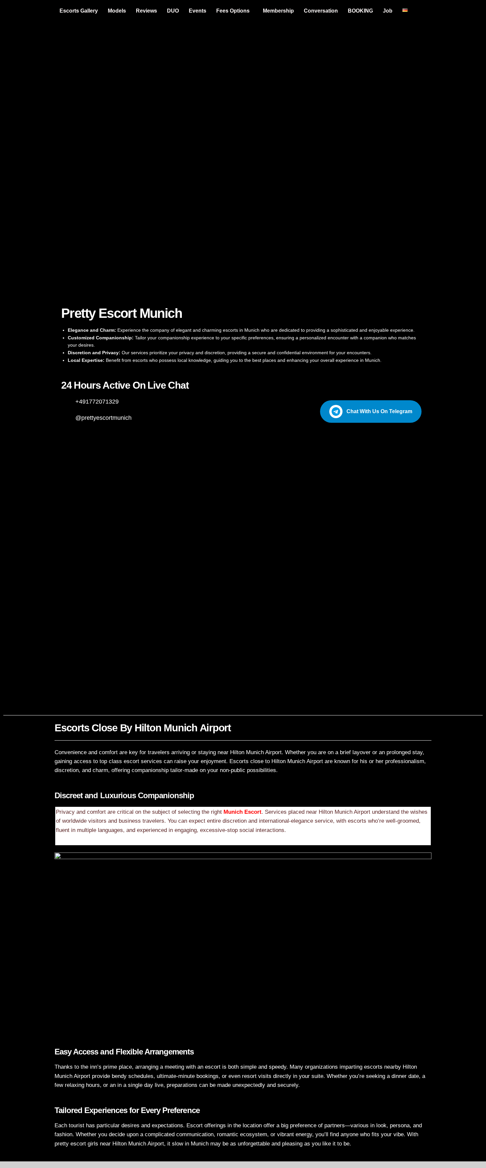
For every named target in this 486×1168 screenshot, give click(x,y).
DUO (173, 11)
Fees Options (233, 11)
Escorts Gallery (79, 11)
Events (197, 11)
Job (387, 11)
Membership (278, 11)
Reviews (146, 11)
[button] (234, 11)
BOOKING (360, 11)
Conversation (321, 11)
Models (117, 11)
